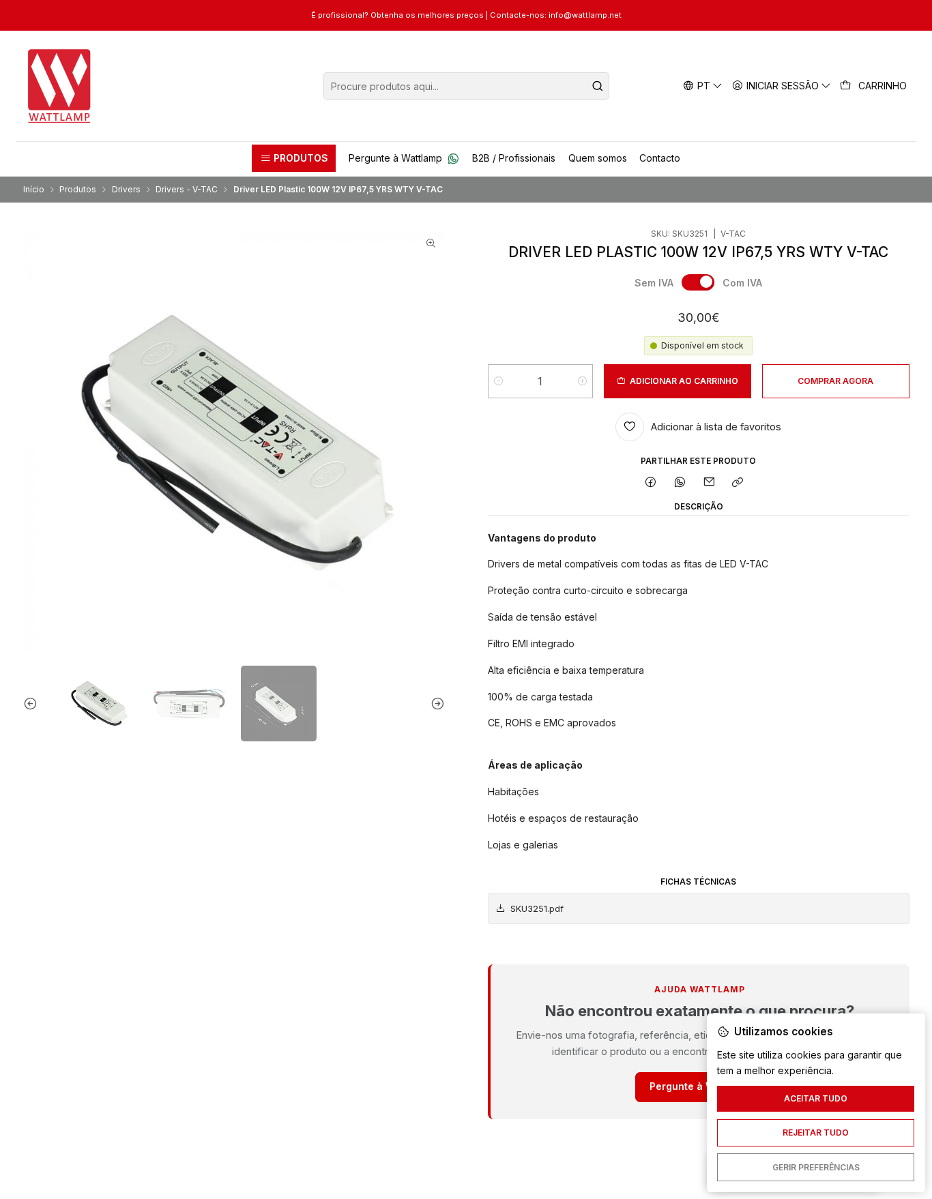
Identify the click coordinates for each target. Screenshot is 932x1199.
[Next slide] (434, 703)
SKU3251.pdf (537, 909)
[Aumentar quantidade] (582, 381)
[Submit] (597, 86)
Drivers (126, 190)
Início (33, 190)
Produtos (77, 190)
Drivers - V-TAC (187, 190)
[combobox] (466, 86)
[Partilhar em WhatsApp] (680, 483)
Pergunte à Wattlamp (700, 1086)
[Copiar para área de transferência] (738, 483)
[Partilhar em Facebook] (651, 483)
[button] (294, 158)
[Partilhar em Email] (709, 483)
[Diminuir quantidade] (498, 381)
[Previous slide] (33, 703)
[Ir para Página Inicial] (59, 86)
